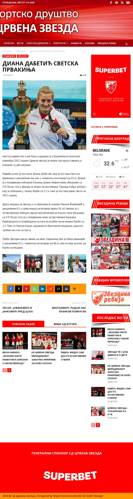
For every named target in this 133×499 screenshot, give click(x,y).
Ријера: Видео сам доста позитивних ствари (73, 356)
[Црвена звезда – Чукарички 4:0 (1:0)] (98, 411)
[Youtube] (128, 2)
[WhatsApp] (34, 288)
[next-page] (9, 370)
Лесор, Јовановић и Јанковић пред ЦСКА (17, 309)
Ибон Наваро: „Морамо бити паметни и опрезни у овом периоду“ (118, 335)
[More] (74, 288)
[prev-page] (4, 370)
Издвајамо (21, 51)
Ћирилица (111, 126)
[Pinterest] (26, 288)
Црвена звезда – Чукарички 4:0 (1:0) (118, 411)
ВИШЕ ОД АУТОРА (65, 324)
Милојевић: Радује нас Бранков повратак (69, 309)
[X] (18, 288)
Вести (20, 43)
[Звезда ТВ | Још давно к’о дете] (98, 355)
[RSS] (122, 2)
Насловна (7, 51)
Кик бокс (22, 56)
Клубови (89, 43)
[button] (126, 44)
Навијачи (76, 43)
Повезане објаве (23, 324)
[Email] (58, 288)
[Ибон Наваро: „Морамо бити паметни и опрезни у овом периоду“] (15, 340)
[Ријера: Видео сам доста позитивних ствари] (73, 340)
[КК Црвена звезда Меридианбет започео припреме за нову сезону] (44, 340)
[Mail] (116, 2)
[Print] (66, 288)
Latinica (96, 126)
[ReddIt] (50, 288)
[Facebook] (110, 2)
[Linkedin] (42, 288)
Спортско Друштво (37, 43)
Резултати (59, 43)
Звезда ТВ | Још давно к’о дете (118, 353)
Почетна (9, 43)
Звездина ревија (106, 43)
